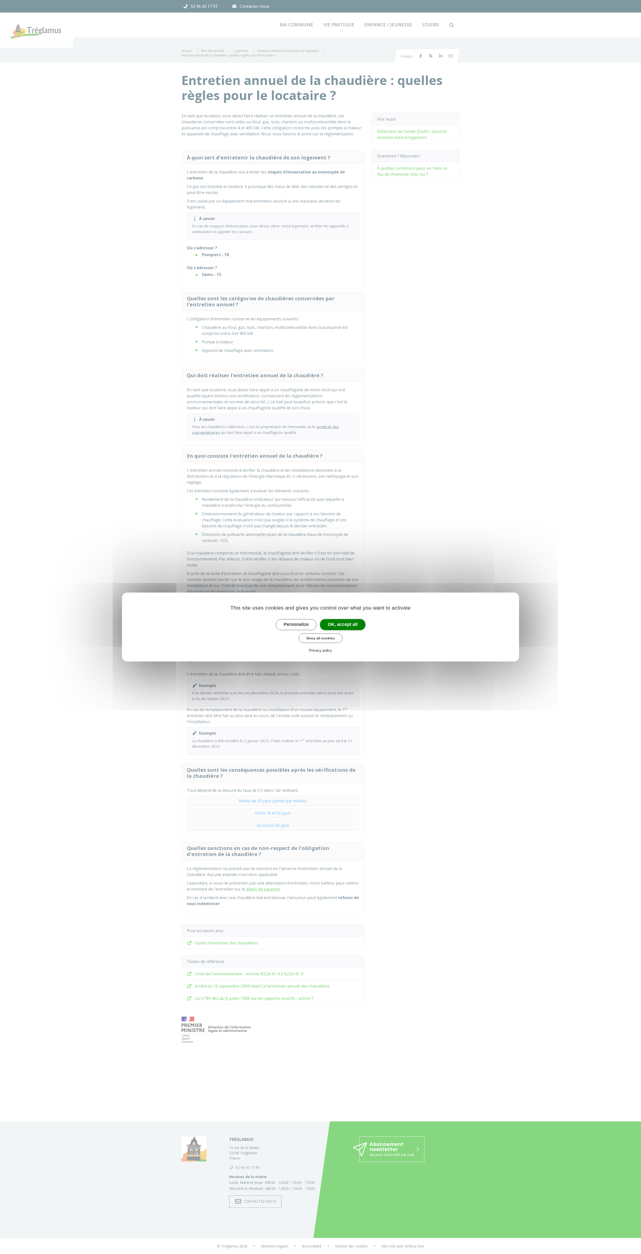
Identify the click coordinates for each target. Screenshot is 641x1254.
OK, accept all (343, 624)
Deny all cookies (320, 638)
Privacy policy (320, 650)
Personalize (296, 624)
